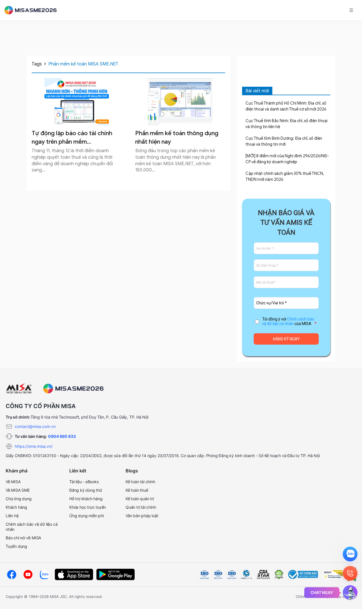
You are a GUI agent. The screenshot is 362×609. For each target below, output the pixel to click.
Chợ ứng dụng (19, 498)
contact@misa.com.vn (35, 426)
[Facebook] (12, 574)
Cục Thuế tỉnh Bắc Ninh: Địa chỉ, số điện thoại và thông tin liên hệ (286, 123)
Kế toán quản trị (140, 498)
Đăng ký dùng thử (85, 490)
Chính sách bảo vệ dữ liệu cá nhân (288, 321)
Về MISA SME (18, 490)
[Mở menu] (351, 10)
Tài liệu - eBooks (84, 481)
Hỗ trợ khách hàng (86, 498)
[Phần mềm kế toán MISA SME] (33, 10)
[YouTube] (28, 574)
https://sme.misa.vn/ (34, 446)
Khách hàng (16, 507)
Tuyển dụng (16, 546)
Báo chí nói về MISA (23, 537)
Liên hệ (12, 515)
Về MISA (13, 481)
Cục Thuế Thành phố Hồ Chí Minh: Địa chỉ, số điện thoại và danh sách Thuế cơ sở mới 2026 (285, 106)
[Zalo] (44, 574)
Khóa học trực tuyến (87, 507)
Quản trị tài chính (141, 507)
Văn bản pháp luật (142, 515)
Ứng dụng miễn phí (86, 515)
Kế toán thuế (137, 490)
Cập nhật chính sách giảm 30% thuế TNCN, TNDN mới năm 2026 (284, 176)
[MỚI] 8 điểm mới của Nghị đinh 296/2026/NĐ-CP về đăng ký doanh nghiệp (287, 159)
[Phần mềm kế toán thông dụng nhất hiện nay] (180, 101)
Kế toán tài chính (140, 481)
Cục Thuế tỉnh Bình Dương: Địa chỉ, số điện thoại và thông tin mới (283, 141)
